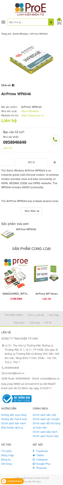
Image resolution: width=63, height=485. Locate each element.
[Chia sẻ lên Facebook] (13, 85)
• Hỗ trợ (47, 322)
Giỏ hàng (6, 463)
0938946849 (14, 142)
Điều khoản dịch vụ (12, 427)
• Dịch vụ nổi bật (35, 315)
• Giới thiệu (53, 315)
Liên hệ (7, 148)
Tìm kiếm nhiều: (14, 314)
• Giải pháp (34, 322)
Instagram (42, 459)
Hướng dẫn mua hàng (13, 414)
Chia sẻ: (6, 85)
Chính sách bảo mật (44, 414)
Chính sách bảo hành (13, 423)
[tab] (31, 162)
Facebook (42, 451)
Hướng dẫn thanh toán (14, 419)
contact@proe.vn (14, 373)
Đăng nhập (7, 455)
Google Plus (43, 463)
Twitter (40, 455)
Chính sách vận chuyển (46, 419)
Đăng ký (6, 459)
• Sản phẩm (19, 322)
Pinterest (41, 468)
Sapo (38, 481)
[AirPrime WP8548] (7, 234)
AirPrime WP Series (47, 293)
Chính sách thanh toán (46, 436)
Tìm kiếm (6, 451)
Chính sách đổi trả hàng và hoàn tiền (46, 425)
